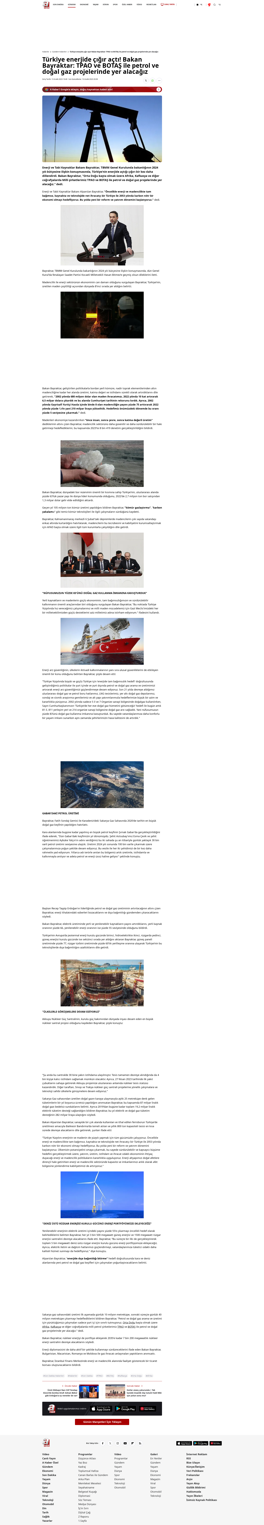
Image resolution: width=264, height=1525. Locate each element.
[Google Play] (125, 1408)
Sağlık (46, 1516)
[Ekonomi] (185, 4)
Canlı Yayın (49, 1458)
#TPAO (99, 1375)
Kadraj (82, 1466)
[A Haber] (45, 5)
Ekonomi (47, 1471)
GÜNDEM (71, 4)
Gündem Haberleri (59, 52)
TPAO (120, 1326)
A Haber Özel (50, 1462)
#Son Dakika (87, 1375)
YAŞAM (95, 4)
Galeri (154, 1454)
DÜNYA (106, 4)
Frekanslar (193, 1475)
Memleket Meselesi (89, 1483)
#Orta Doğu (136, 1375)
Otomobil (48, 1504)
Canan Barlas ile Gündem (93, 1475)
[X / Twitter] (110, 1443)
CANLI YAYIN (169, 4)
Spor (45, 1487)
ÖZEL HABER (127, 4)
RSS (188, 1458)
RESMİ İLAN (151, 4)
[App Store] (101, 1408)
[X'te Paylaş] (146, 80)
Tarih (45, 1512)
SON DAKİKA (58, 4)
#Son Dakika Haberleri (53, 1375)
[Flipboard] (132, 1443)
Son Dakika (49, 1475)
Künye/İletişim (195, 1466)
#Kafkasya (122, 1375)
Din (44, 1508)
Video (45, 1454)
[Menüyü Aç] (219, 4)
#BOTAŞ (110, 1375)
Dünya (46, 1483)
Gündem (47, 1466)
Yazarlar (47, 1520)
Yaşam (46, 1479)
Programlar (85, 1454)
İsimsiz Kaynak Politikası (201, 1500)
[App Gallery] (147, 1408)
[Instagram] (117, 1443)
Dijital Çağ (84, 1512)
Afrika (45, 1326)
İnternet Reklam (196, 1454)
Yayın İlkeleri (194, 1495)
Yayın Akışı (193, 1483)
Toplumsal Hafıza (88, 1471)
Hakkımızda (193, 1491)
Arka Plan (84, 1479)
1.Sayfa (82, 1520)
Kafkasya (56, 1326)
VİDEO (139, 4)
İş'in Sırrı (83, 1508)
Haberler (45, 52)
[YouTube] (125, 1443)
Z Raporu (83, 1516)
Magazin (47, 1491)
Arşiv (189, 1479)
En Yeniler (156, 1458)
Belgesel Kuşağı (87, 1491)
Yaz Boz (82, 1462)
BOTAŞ (132, 1326)
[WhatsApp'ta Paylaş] (152, 80)
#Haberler (72, 1375)
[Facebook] (102, 1443)
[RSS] (140, 1443)
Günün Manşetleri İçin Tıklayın (102, 1421)
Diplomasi (84, 1495)
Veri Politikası (194, 1471)
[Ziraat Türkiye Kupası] (209, 5)
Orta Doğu (129, 1322)
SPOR (115, 4)
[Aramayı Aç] (214, 4)
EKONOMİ (84, 4)
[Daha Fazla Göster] (159, 80)
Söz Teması (84, 1500)
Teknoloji (47, 1500)
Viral (45, 1495)
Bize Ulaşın (193, 1462)
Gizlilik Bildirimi (195, 1487)
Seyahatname (86, 1487)
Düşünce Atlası (87, 1458)
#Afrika (149, 1375)
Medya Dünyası (87, 1504)
